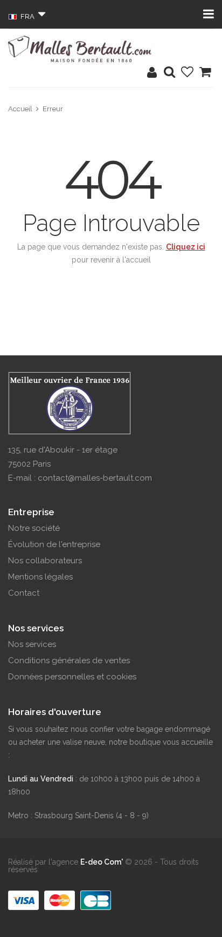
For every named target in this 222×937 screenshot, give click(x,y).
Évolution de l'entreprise (54, 544)
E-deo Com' (101, 862)
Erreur (53, 109)
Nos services (32, 644)
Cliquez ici (185, 246)
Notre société (34, 528)
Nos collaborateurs (45, 560)
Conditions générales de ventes (69, 660)
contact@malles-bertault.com (95, 478)
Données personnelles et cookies (72, 677)
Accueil (20, 109)
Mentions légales (40, 577)
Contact (23, 593)
